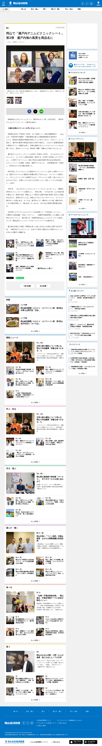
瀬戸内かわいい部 (44, 268)
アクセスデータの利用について (47, 723)
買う (44, 9)
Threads (91, 3)
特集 (79, 9)
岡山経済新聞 (18, 3)
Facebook (82, 3)
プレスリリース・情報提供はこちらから (70, 720)
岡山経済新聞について (44, 720)
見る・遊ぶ (34, 9)
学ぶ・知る (69, 9)
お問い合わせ (62, 723)
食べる (23, 9)
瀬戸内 (15, 42)
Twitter (87, 3)
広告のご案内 (42, 725)
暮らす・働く (55, 9)
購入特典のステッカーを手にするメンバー (25, 128)
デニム (9, 42)
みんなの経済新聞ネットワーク (14, 742)
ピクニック (22, 42)
